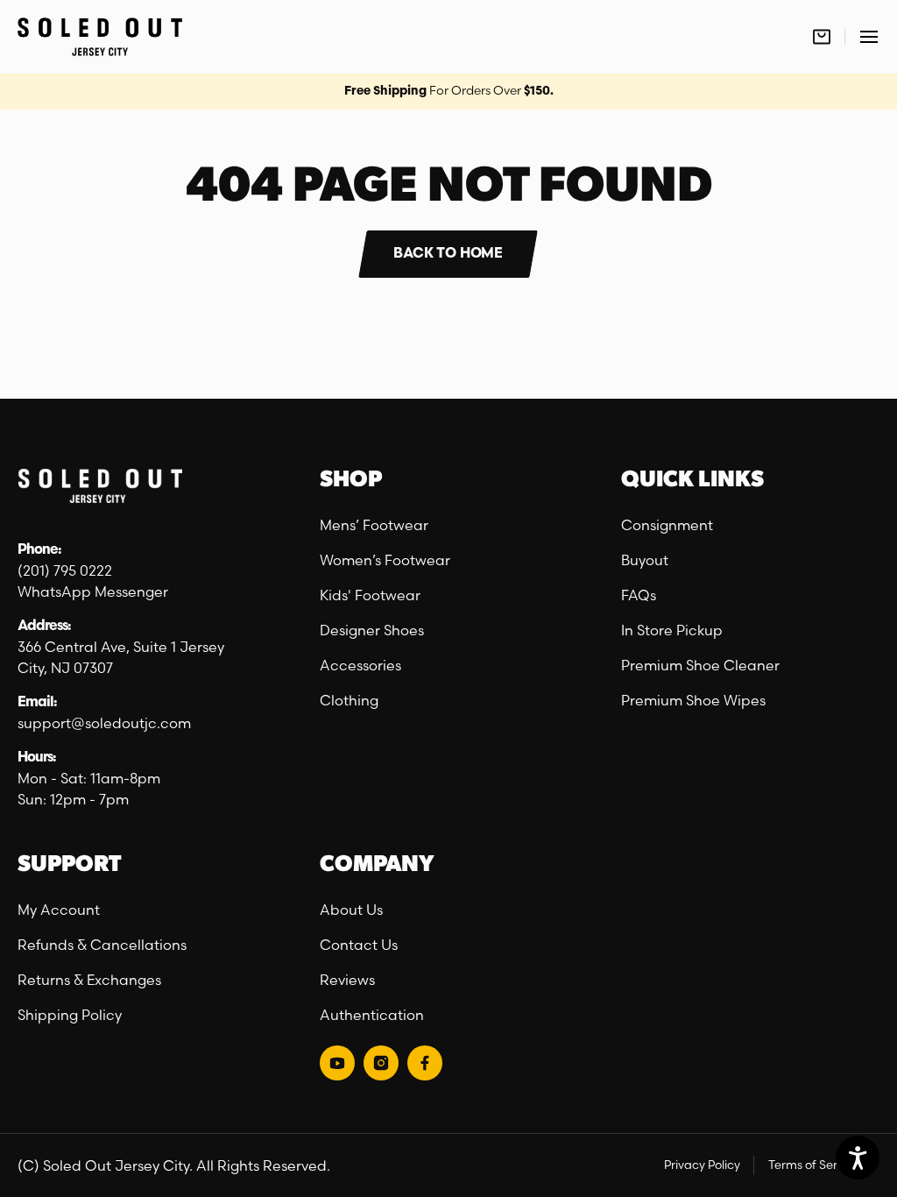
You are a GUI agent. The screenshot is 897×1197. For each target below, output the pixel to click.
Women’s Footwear (385, 560)
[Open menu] (868, 37)
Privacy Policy (702, 1165)
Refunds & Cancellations (102, 944)
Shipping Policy (70, 1014)
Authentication (372, 1014)
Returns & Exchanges (89, 979)
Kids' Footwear (370, 595)
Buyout (644, 560)
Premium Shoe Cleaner (700, 665)
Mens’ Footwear (374, 525)
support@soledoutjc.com (104, 723)
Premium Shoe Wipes (693, 700)
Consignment (667, 525)
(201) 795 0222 (65, 570)
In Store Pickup (672, 630)
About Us (351, 909)
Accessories (360, 665)
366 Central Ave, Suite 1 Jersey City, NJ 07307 (121, 657)
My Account (59, 909)
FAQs (638, 595)
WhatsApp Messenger (93, 591)
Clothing (349, 700)
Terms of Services (816, 1165)
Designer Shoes (372, 630)
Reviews (347, 979)
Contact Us (359, 944)
